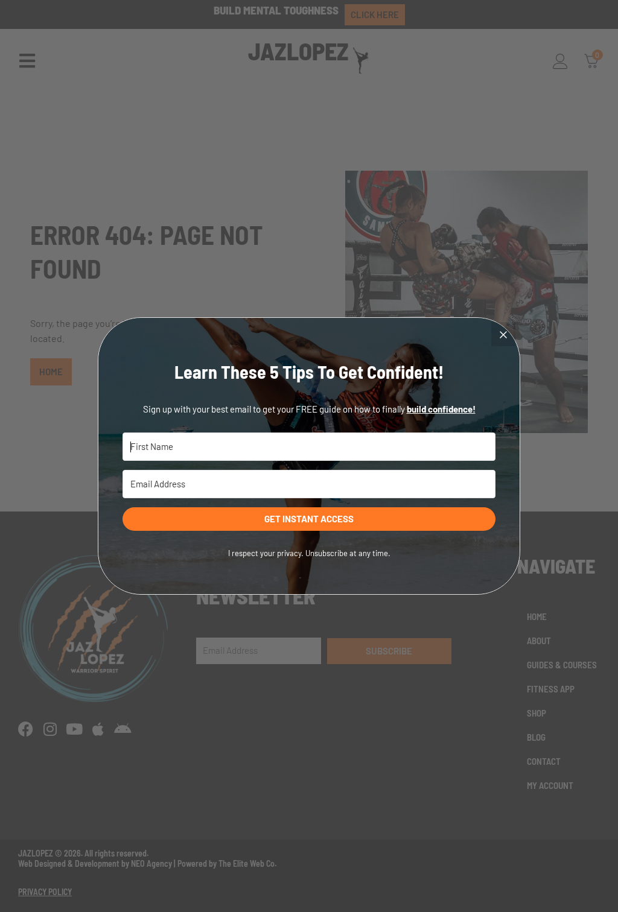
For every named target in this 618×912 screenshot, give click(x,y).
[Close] (503, 334)
